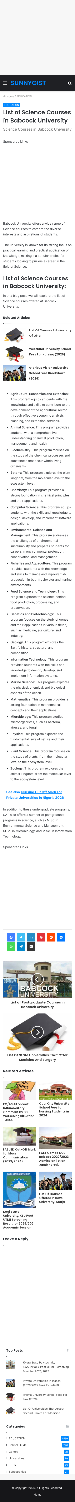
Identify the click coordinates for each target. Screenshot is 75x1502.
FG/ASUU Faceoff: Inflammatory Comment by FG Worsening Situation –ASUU (19, 1112)
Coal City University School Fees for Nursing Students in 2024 (54, 1109)
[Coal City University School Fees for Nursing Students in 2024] (55, 1090)
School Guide (17, 1445)
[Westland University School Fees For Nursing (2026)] (14, 354)
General (14, 1451)
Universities (16, 1458)
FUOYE (13, 1465)
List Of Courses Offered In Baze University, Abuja (52, 1198)
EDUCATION (24, 96)
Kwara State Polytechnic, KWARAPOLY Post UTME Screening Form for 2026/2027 (46, 1367)
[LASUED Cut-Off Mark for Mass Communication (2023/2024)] (19, 1136)
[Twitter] (21, 937)
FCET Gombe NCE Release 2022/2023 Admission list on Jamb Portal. (54, 1159)
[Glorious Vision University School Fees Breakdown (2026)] (14, 373)
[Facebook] (11, 937)
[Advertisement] (37, 37)
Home (10, 96)
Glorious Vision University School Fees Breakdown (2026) (48, 373)
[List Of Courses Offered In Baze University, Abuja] (55, 1181)
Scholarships (17, 1471)
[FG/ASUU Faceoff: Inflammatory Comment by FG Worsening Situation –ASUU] (19, 1090)
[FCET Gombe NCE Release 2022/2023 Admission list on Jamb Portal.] (55, 1138)
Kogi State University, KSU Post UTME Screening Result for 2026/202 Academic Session (18, 1220)
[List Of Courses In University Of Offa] (14, 335)
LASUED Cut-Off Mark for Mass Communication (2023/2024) (19, 1155)
